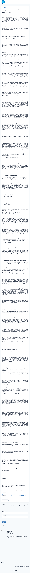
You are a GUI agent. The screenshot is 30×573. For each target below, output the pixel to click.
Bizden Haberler (26, 566)
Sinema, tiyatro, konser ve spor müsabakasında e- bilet (24, 505)
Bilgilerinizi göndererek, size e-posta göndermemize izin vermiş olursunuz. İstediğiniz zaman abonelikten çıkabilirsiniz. (15, 519)
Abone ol (3, 522)
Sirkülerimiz (4, 7)
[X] (3, 562)
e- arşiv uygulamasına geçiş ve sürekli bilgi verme (7, 505)
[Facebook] (1, 562)
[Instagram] (4, 562)
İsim (3, 511)
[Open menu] (28, 2)
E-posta (4, 515)
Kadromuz (21, 566)
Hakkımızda (17, 566)
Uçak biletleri (4, 494)
